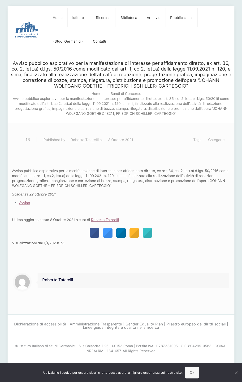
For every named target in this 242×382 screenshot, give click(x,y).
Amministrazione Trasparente (96, 324)
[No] (236, 372)
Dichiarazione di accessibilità (40, 324)
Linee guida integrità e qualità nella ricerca (121, 327)
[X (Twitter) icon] (121, 359)
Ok (192, 372)
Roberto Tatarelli (85, 140)
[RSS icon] (126, 359)
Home (96, 93)
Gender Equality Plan (144, 324)
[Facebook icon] (116, 359)
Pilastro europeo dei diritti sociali (196, 324)
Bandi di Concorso (126, 93)
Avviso (24, 202)
